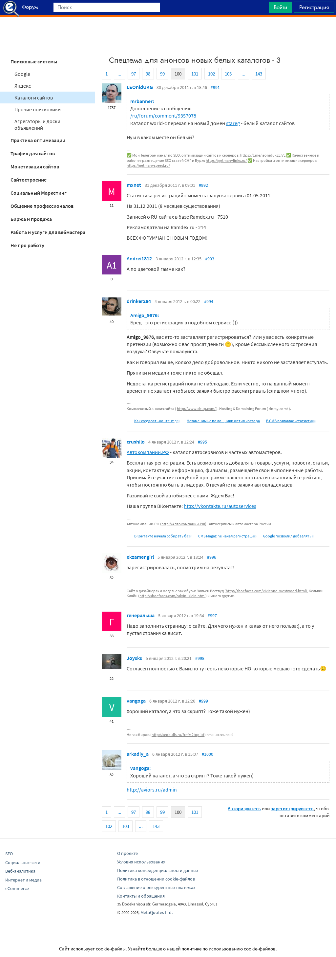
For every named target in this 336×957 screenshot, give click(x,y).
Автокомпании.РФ (148, 452)
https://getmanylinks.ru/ (226, 160)
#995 (202, 442)
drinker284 (139, 301)
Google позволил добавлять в (288, 535)
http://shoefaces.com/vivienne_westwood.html (266, 590)
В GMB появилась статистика (291, 420)
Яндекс (22, 85)
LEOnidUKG (140, 87)
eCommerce (17, 888)
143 (258, 74)
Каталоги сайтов (33, 97)
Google (22, 74)
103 (228, 74)
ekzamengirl (140, 557)
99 (162, 74)
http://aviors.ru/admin (152, 789)
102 (211, 74)
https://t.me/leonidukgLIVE (262, 155)
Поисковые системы (33, 61)
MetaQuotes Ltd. (156, 912)
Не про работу (27, 245)
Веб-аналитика (20, 871)
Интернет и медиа (23, 880)
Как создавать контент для (157, 420)
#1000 (207, 754)
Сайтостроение (28, 179)
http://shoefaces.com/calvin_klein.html (172, 595)
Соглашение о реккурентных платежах (156, 887)
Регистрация (314, 7)
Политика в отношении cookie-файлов (156, 879)
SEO (9, 854)
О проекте (127, 853)
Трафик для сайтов (32, 153)
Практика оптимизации (37, 140)
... (119, 74)
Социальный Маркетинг (38, 192)
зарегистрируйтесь (292, 808)
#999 (203, 701)
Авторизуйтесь (244, 808)
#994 (208, 301)
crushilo (136, 441)
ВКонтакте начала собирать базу (163, 535)
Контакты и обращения (141, 896)
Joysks (134, 658)
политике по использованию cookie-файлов (228, 949)
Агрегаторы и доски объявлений (37, 124)
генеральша (141, 615)
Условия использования (141, 862)
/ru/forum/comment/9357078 (163, 115)
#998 (199, 658)
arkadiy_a (138, 753)
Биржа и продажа (31, 219)
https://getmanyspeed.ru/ (148, 165)
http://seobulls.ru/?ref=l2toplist (178, 734)
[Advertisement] (168, 33)
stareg (233, 123)
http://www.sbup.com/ (196, 408)
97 (133, 74)
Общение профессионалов (42, 206)
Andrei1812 (139, 258)
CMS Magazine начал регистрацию (227, 535)
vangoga (136, 700)
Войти (280, 7)
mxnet (134, 185)
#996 (211, 557)
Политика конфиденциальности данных (157, 870)
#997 (212, 616)
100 (178, 74)
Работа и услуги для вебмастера (47, 232)
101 (194, 74)
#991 (215, 87)
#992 (203, 185)
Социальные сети (22, 862)
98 (148, 74)
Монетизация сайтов (34, 166)
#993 (209, 259)
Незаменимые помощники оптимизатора (223, 420)
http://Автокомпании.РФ (183, 523)
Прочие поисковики (37, 109)
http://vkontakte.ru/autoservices (220, 506)
